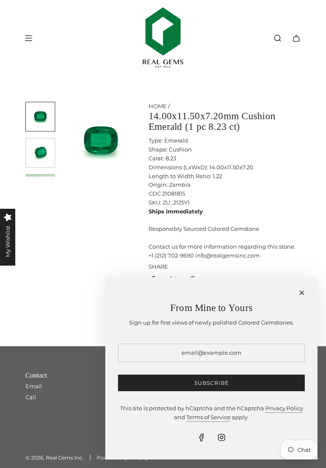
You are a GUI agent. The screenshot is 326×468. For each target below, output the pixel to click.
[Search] (277, 38)
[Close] (301, 292)
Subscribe (211, 383)
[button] (68, 141)
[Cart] (296, 38)
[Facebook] (201, 437)
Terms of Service (208, 417)
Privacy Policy (284, 408)
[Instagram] (221, 437)
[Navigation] (28, 38)
